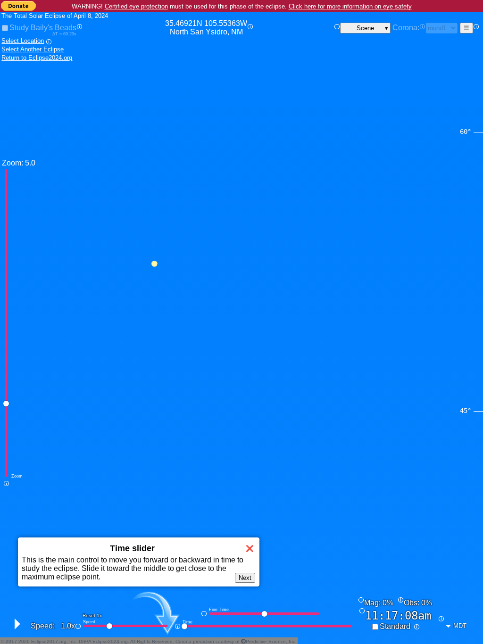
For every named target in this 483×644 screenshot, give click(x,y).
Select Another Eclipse (32, 49)
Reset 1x (92, 615)
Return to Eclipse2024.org (36, 57)
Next (245, 577)
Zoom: (12, 163)
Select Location (22, 40)
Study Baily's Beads (42, 28)
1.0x (68, 626)
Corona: (405, 28)
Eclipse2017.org (49, 641)
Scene (365, 28)
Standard (395, 626)
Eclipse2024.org (110, 641)
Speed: (43, 626)
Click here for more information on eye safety (350, 6)
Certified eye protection (136, 6)
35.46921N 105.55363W (206, 27)
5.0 (30, 163)
